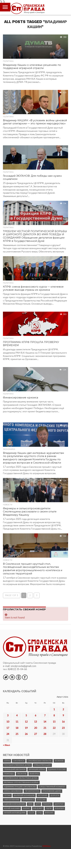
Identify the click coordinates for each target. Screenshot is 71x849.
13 (35, 721)
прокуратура (32, 791)
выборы (34, 774)
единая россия (56, 769)
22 (54, 727)
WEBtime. (46, 846)
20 (35, 727)
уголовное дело (52, 791)
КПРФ (7, 761)
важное (59, 761)
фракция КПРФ (37, 769)
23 (63, 727)
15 (54, 721)
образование (11, 800)
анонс (26, 808)
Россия (41, 800)
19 (26, 727)
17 (7, 727)
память (47, 804)
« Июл (6, 745)
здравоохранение (14, 804)
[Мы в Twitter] (5, 677)
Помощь (9, 774)
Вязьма (49, 813)
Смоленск (18, 761)
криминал (28, 800)
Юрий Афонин (12, 808)
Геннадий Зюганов (14, 769)
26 (26, 733)
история (42, 795)
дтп (38, 804)
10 (7, 721)
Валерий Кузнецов (24, 795)
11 (17, 721)
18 (17, 727)
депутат (59, 804)
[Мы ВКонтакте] (12, 677)
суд (39, 813)
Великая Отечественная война (21, 782)
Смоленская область (40, 761)
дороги (54, 795)
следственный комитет (52, 787)
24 (7, 733)
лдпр (49, 808)
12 (26, 721)
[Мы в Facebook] (25, 677)
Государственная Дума (17, 765)
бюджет (38, 808)
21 (44, 727)
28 (44, 733)
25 (17, 733)
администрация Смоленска (20, 787)
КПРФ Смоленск (13, 791)
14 (44, 721)
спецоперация (42, 765)
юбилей (59, 808)
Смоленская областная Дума (20, 778)
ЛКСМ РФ (21, 774)
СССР (31, 813)
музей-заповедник (14, 813)
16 (63, 721)
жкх (30, 804)
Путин (7, 795)
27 (35, 733)
